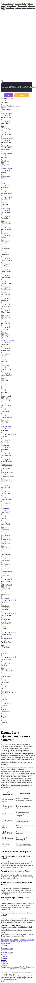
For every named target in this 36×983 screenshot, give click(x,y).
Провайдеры (5, 98)
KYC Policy (14, 940)
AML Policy (5, 940)
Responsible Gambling (8, 941)
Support (19, 941)
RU (24, 941)
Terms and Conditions (27, 940)
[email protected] (6, 943)
